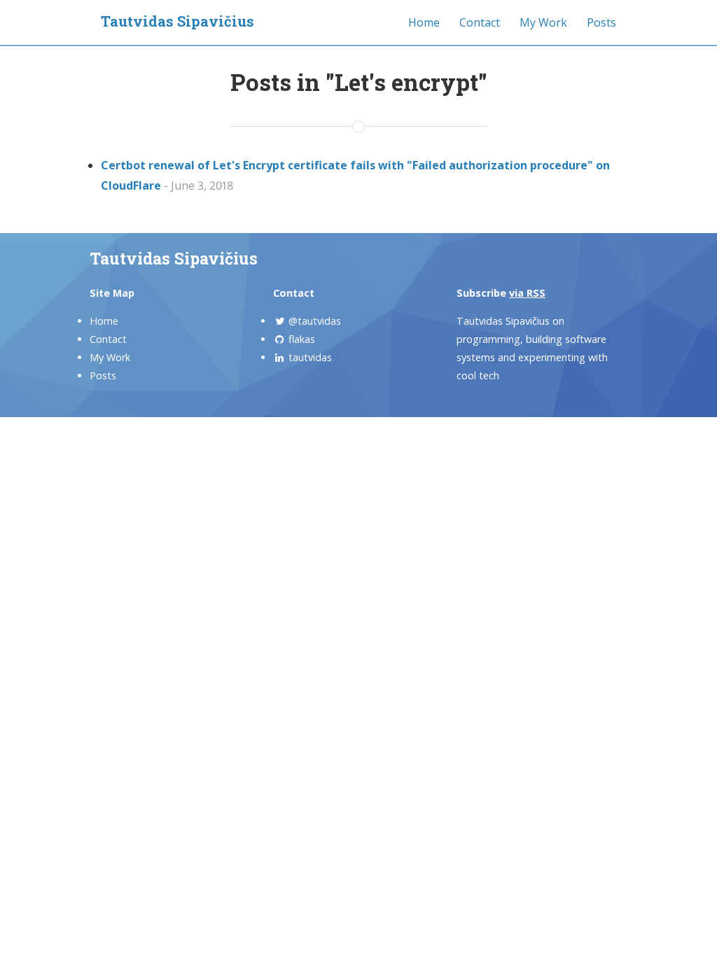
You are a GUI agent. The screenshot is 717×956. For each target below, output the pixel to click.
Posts (601, 22)
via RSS (527, 293)
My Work (543, 22)
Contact (479, 22)
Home (424, 22)
